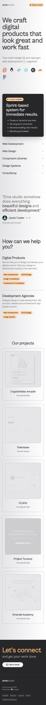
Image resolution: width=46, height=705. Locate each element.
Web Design (9, 151)
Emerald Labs (8, 223)
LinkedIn (21, 695)
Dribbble (5, 695)
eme (8, 5)
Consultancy (9, 173)
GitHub (28, 695)
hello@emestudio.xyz (9, 699)
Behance (13, 695)
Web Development (12, 144)
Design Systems (11, 165)
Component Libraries (14, 158)
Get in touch (14, 664)
